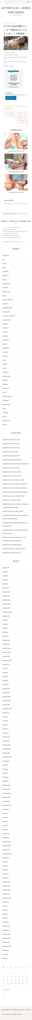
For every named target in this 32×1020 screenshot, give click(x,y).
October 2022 (6, 753)
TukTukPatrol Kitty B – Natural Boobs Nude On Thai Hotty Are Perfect (15, 524)
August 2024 (6, 664)
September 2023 (7, 708)
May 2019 (5, 914)
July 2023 (5, 716)
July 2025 (5, 620)
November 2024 (7, 652)
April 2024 (5, 680)
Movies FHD (5, 352)
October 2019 (6, 893)
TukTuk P (5, 416)
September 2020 (7, 853)
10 (3, 976)
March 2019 (5, 922)
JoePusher (5, 323)
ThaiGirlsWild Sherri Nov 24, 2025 (16, 151)
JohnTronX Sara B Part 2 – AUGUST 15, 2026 (14, 496)
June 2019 (5, 910)
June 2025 (5, 624)
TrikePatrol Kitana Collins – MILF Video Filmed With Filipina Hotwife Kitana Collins (15, 505)
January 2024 (6, 692)
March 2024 (6, 684)
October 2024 (6, 656)
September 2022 (7, 757)
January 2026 (6, 595)
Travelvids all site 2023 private (11, 241)
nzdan (4, 360)
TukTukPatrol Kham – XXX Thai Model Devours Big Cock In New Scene (15, 531)
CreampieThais (6, 283)
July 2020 (5, 861)
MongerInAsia (6, 348)
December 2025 (7, 599)
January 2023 (6, 740)
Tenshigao (5, 384)
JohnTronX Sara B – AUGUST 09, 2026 (12, 544)
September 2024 (7, 660)
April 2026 (5, 583)
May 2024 (5, 676)
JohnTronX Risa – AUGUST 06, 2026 (12, 552)
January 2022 (6, 789)
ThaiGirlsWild (6, 388)
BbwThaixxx (6, 275)
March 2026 (6, 587)
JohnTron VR (6, 327)
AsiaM (4, 267)
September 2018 (7, 946)
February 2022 (6, 785)
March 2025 (6, 636)
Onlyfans (5, 364)
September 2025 (7, 612)
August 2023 (6, 712)
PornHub (5, 368)
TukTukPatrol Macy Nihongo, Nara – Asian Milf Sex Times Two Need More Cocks (15, 517)
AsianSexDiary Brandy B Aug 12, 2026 (12, 459)
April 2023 (5, 728)
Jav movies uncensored (9, 315)
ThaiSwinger (6, 400)
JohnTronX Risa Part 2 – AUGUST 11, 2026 (13, 511)
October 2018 (6, 942)
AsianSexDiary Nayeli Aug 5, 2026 (11, 467)
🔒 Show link (11, 98)
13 (15, 976)
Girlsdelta (5, 303)
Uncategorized (6, 420)
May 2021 (5, 821)
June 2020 (5, 865)
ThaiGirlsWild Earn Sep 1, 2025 (10, 451)
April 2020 (5, 873)
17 (3, 980)
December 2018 (7, 934)
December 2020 (7, 841)
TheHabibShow (6, 404)
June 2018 (5, 954)
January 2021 (6, 837)
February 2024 (6, 688)
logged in (14, 203)
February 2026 (6, 591)
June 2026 (5, 575)
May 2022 (5, 773)
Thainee (5, 392)
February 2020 (6, 881)
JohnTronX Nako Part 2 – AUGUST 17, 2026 (13, 479)
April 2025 (5, 632)
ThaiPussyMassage (7, 396)
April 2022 (5, 777)
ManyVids (5, 344)
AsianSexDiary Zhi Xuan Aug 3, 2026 (12, 471)
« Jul (4, 994)
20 (15, 980)
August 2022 (6, 761)
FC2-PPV (6, 23)
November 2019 (7, 889)
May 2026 (5, 579)
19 (11, 980)
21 (19, 980)
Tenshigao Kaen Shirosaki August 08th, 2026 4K (15, 491)
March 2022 (6, 781)
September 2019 (7, 898)
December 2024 (7, 648)
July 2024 (5, 668)
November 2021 (7, 797)
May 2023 (5, 724)
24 (4, 983)
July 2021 (5, 813)
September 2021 (7, 805)
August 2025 (6, 616)
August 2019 (6, 902)
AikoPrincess (6, 255)
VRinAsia (5, 424)
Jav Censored (6, 311)
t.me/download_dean (9, 229)
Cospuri (5, 279)
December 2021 (7, 793)
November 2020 (7, 845)
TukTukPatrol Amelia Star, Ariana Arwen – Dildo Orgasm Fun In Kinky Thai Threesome (14, 539)
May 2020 (5, 869)
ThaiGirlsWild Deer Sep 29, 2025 (16, 192)
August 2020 (6, 857)
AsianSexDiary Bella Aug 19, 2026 (11, 455)
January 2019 (6, 930)
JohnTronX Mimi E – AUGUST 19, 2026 (12, 475)
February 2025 (6, 640)
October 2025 (6, 608)
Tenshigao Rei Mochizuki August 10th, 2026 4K (15, 487)
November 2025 (7, 604)
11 (7, 976)
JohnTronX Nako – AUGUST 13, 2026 (12, 500)
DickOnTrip (5, 287)
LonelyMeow (6, 340)
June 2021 (5, 817)
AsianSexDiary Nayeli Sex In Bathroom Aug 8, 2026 (15, 463)
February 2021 (6, 833)
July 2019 (5, 906)
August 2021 (6, 809)
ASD (4, 259)
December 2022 (7, 744)
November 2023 (7, 700)
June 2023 (5, 720)
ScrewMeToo (6, 372)
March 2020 (6, 877)
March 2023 (6, 732)
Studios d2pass (7, 376)
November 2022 (7, 749)
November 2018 (7, 938)
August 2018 (6, 950)
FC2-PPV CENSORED (8, 299)
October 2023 (6, 704)
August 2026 (6, 567)
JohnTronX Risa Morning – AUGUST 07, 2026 (14, 548)
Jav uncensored (7, 319)
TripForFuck (5, 412)
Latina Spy (5, 335)
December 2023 (7, 696)
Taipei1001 (5, 380)
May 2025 (5, 628)
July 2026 (5, 571)
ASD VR (4, 263)
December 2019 (7, 885)
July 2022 (5, 765)
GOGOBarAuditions (7, 307)
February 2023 (6, 736)
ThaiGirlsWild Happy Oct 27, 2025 (16, 171)
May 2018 (5, 958)
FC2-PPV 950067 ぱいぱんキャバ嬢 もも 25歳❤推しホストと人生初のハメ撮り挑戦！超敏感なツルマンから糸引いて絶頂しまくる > (22, 118)
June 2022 (5, 769)
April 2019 (5, 918)
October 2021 (6, 801)
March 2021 (5, 829)
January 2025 (6, 644)
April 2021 (5, 825)
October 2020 (6, 849)
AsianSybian (6, 271)
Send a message (7, 227)
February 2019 (6, 926)
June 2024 (5, 672)
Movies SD (5, 356)
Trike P (4, 408)
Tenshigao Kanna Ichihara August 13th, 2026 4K (15, 483)
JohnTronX (5, 331)
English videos (6, 291)
